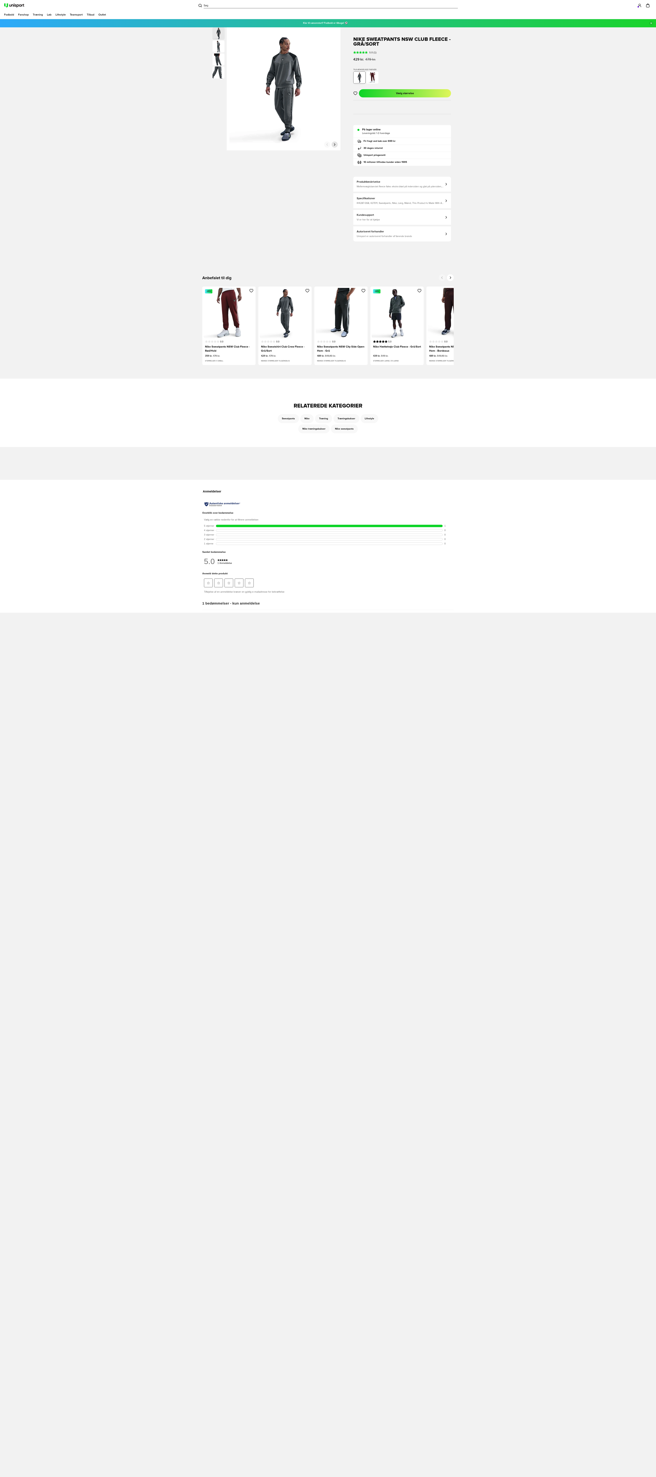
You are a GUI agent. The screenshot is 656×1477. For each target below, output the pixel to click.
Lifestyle (369, 418)
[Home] (14, 5)
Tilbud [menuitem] (90, 14)
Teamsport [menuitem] (76, 14)
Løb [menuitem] (49, 14)
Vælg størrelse (405, 93)
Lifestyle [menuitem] (61, 14)
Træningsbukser (346, 418)
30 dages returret (373, 148)
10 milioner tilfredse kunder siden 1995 (385, 162)
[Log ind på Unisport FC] (640, 5)
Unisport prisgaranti (375, 155)
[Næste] (335, 144)
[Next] (450, 277)
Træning (323, 418)
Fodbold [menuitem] (9, 14)
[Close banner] (651, 23)
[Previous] (442, 277)
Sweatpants (288, 418)
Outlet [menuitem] (102, 14)
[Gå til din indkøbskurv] (648, 5)
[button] (218, 46)
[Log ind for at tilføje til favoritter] (355, 93)
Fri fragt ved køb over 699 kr (379, 141)
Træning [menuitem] (38, 14)
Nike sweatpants (344, 429)
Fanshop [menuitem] (23, 14)
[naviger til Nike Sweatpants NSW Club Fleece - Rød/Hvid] (372, 77)
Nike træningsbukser (313, 429)
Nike (307, 418)
